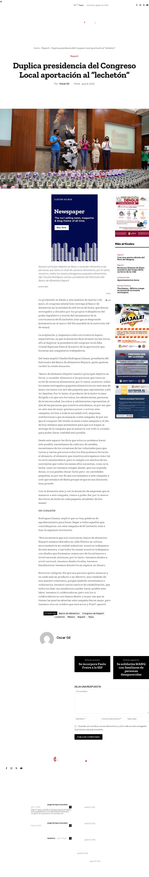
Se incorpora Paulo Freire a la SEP (92, 665)
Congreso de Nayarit (93, 613)
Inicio (37, 48)
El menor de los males (88, 857)
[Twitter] (144, 5)
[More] (88, 95)
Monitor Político (124, 286)
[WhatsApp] (81, 95)
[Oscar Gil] (47, 639)
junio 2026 (115, 810)
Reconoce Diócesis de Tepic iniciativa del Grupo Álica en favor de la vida (130, 270)
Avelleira (51, 838)
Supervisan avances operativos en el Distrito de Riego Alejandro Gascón (89, 816)
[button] (106, 35)
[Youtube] (147, 5)
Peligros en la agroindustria (84, 846)
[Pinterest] (74, 95)
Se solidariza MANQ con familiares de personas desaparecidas (131, 669)
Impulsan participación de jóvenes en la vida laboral (88, 801)
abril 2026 (115, 819)
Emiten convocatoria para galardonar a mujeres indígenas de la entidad (88, 832)
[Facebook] (137, 5)
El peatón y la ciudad (45, 834)
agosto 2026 (116, 801)
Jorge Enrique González (57, 804)
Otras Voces (83, 861)
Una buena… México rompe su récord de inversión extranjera (130, 290)
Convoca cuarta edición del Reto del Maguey (131, 258)
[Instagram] (140, 5)
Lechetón (60, 617)
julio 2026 (114, 806)
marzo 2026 (116, 823)
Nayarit (45, 48)
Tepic (91, 617)
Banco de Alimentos (69, 613)
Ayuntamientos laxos (128, 280)
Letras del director (38, 805)
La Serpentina (123, 277)
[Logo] (91, 22)
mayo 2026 (115, 814)
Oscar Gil (64, 83)
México (71, 617)
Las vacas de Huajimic (46, 819)
